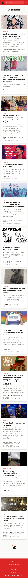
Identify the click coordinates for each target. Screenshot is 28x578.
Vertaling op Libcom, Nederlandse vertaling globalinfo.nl (13, 534)
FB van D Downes (13, 304)
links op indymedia (17, 90)
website (23, 49)
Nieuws (11, 468)
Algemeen (5, 31)
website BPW (6, 262)
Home (14, 561)
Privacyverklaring (14, 564)
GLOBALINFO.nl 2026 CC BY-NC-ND (14, 575)
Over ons (14, 569)
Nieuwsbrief (14, 572)
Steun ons (14, 567)
